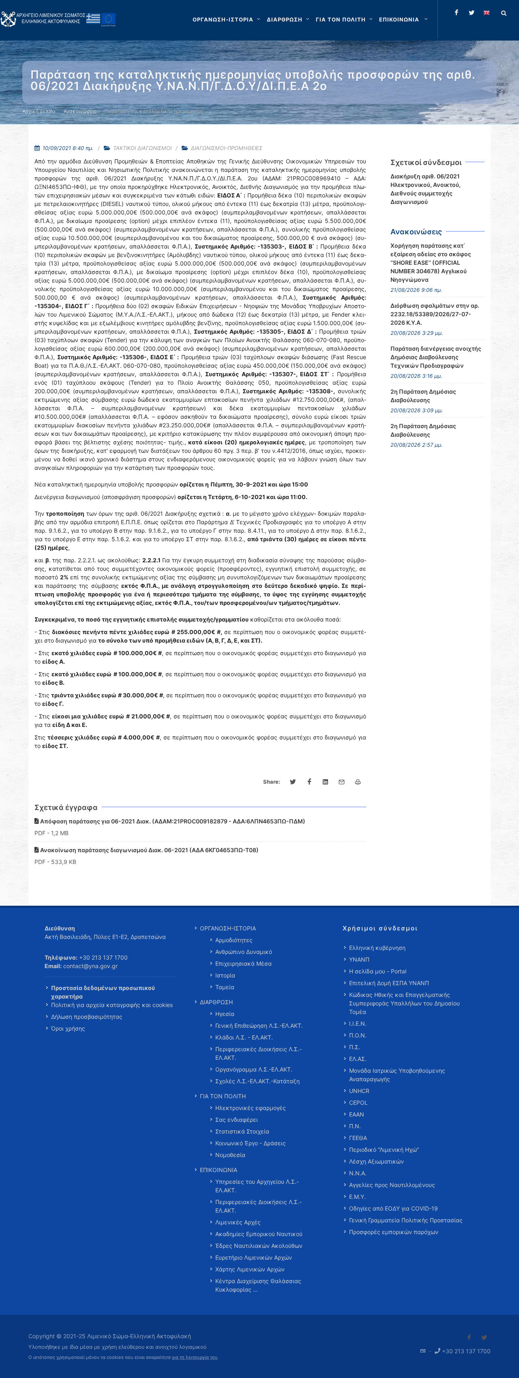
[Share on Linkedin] (325, 782)
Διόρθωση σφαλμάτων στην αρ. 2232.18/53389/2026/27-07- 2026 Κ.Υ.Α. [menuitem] (434, 314)
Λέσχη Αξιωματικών (376, 1161)
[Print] (358, 782)
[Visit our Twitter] (484, 1337)
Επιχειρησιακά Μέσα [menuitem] (243, 963)
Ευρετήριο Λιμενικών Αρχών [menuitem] (253, 1257)
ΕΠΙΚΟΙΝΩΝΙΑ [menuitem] (218, 1169)
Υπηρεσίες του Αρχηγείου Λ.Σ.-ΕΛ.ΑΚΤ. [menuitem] (257, 1186)
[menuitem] (404, 19)
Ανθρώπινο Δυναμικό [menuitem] (243, 951)
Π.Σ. (354, 1047)
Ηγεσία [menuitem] (224, 1013)
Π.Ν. (355, 1126)
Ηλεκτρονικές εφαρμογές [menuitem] (250, 1107)
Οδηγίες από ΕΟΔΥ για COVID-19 (393, 1208)
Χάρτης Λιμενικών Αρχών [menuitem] (250, 1269)
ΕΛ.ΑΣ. (358, 1058)
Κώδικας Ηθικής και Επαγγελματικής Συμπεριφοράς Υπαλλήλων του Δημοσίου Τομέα (404, 1003)
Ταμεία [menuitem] (224, 987)
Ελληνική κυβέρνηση (377, 947)
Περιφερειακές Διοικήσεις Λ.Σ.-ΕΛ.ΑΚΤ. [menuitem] (258, 1053)
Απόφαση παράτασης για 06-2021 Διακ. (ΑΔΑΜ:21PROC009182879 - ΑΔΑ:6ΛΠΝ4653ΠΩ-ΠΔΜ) (172, 821)
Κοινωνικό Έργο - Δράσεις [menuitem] (250, 1143)
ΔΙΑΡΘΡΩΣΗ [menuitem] (216, 1002)
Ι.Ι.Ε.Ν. (358, 1023)
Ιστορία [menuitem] (225, 975)
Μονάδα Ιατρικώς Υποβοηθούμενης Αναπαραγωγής (397, 1074)
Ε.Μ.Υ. (357, 1196)
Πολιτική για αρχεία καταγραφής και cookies (112, 1004)
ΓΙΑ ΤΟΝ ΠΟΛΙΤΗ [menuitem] (223, 1096)
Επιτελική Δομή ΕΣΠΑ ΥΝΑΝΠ (389, 982)
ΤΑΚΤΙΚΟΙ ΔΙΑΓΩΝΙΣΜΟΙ (142, 148)
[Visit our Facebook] (469, 1337)
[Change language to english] (486, 12)
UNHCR (359, 1090)
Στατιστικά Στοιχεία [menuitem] (242, 1131)
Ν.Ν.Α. (358, 1173)
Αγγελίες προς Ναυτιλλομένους (392, 1184)
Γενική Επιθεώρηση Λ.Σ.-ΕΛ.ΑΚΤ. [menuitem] (259, 1025)
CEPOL (358, 1102)
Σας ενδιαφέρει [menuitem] (236, 1119)
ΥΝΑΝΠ (359, 959)
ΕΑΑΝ (356, 1114)
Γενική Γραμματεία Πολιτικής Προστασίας (406, 1220)
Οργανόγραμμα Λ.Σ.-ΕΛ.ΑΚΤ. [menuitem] (253, 1069)
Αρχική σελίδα (39, 111)
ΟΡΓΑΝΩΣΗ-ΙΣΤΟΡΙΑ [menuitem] (228, 928)
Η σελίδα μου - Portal (377, 971)
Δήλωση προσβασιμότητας (86, 1016)
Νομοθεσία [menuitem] (230, 1154)
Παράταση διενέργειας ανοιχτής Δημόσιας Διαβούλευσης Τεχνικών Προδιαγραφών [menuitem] (435, 357)
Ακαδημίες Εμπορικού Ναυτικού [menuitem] (258, 1233)
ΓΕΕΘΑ (358, 1137)
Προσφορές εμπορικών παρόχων (393, 1231)
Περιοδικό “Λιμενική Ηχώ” (384, 1149)
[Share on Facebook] (309, 782)
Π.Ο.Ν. (358, 1035)
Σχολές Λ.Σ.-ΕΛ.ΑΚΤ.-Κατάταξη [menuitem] (257, 1081)
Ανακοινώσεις (80, 111)
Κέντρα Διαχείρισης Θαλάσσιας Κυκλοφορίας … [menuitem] (258, 1285)
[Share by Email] (342, 782)
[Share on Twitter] (293, 782)
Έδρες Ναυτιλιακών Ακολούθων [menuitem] (258, 1245)
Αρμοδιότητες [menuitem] (234, 940)
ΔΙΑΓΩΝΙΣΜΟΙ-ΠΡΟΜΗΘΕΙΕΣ (226, 148)
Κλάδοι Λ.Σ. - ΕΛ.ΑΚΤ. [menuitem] (244, 1037)
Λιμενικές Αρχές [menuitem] (238, 1222)
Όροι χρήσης (68, 1028)
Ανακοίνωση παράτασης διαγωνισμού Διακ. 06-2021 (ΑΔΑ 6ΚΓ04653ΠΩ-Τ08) (149, 850)
